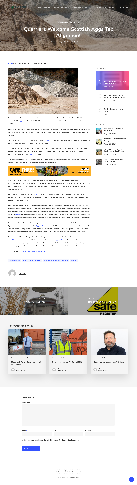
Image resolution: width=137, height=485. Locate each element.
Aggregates (23, 121)
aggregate (59, 240)
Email (56, 430)
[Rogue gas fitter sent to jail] (102, 301)
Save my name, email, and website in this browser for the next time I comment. (51, 440)
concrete (50, 243)
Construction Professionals (68, 23)
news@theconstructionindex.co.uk (33, 251)
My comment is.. (27, 402)
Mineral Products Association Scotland (56, 260)
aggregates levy (14, 260)
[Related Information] (49, 177)
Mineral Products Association (32, 260)
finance (37, 194)
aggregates (49, 140)
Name (24, 430)
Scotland (74, 260)
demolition (12, 240)
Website (88, 430)
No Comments (79, 42)
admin (55, 42)
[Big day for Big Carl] (34, 301)
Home (10, 63)
